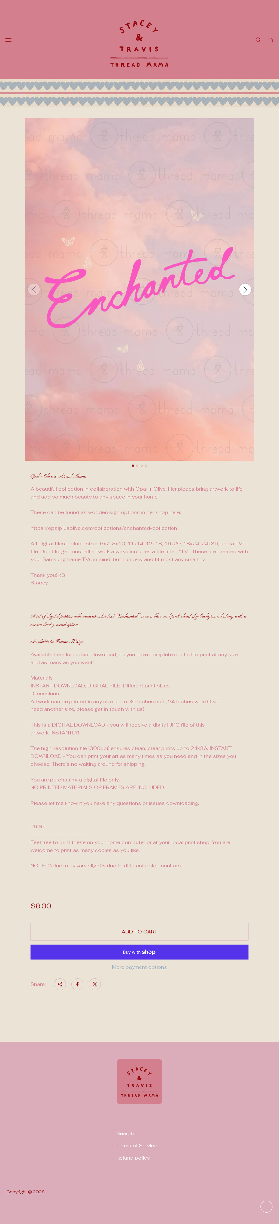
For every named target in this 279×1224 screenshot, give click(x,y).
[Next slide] (245, 289)
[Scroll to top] (266, 1207)
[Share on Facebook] (77, 984)
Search (125, 1133)
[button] (133, 466)
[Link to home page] (139, 1085)
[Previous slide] (34, 289)
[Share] (60, 984)
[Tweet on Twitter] (95, 984)
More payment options (139, 967)
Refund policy (133, 1158)
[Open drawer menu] (8, 40)
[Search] (258, 40)
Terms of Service (136, 1145)
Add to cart (139, 932)
